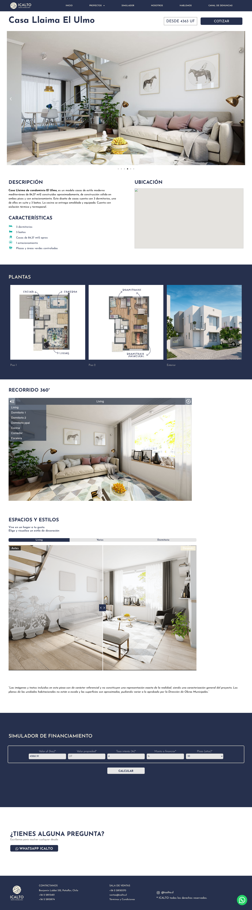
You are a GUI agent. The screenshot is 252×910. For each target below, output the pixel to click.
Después (188, 548)
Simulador (128, 6)
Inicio (69, 6)
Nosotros (157, 6)
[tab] (39, 540)
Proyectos (95, 6)
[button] (11, 99)
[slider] (102, 607)
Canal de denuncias (220, 6)
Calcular (125, 771)
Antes (15, 548)
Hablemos (186, 6)
